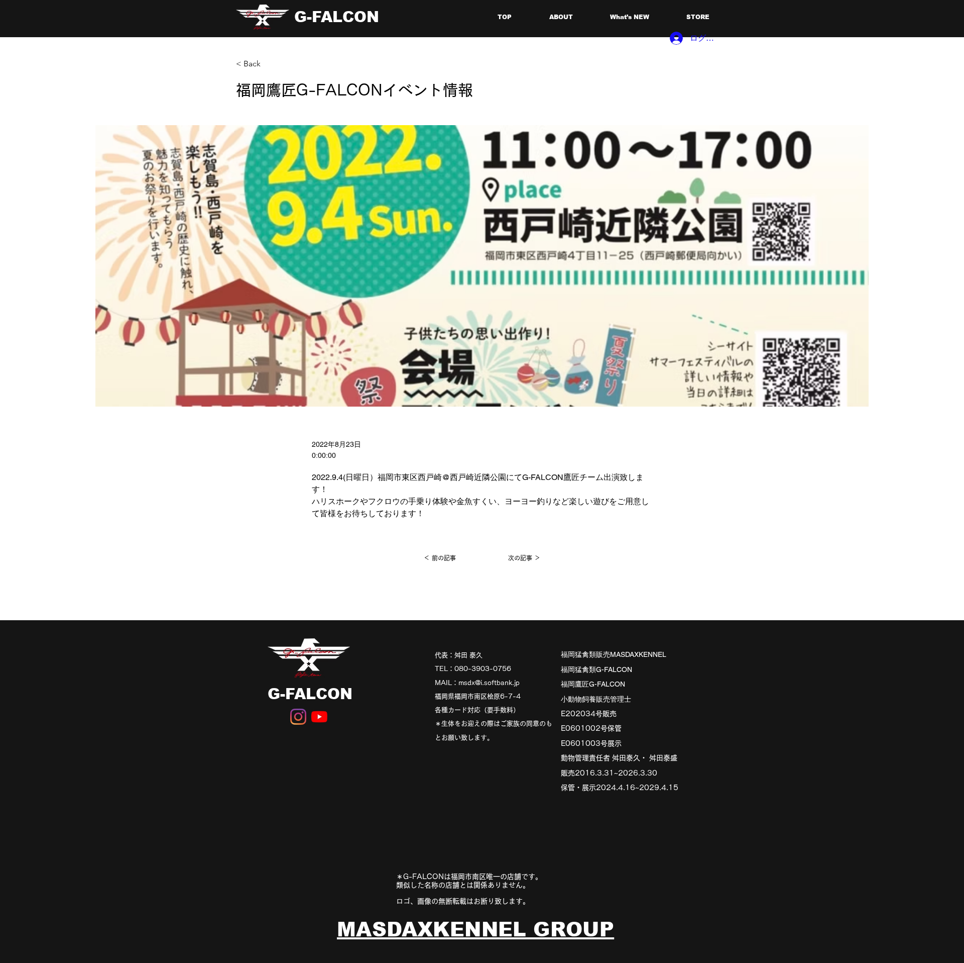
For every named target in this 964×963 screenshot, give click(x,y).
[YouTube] (319, 717)
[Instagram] (298, 717)
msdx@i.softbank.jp (489, 683)
